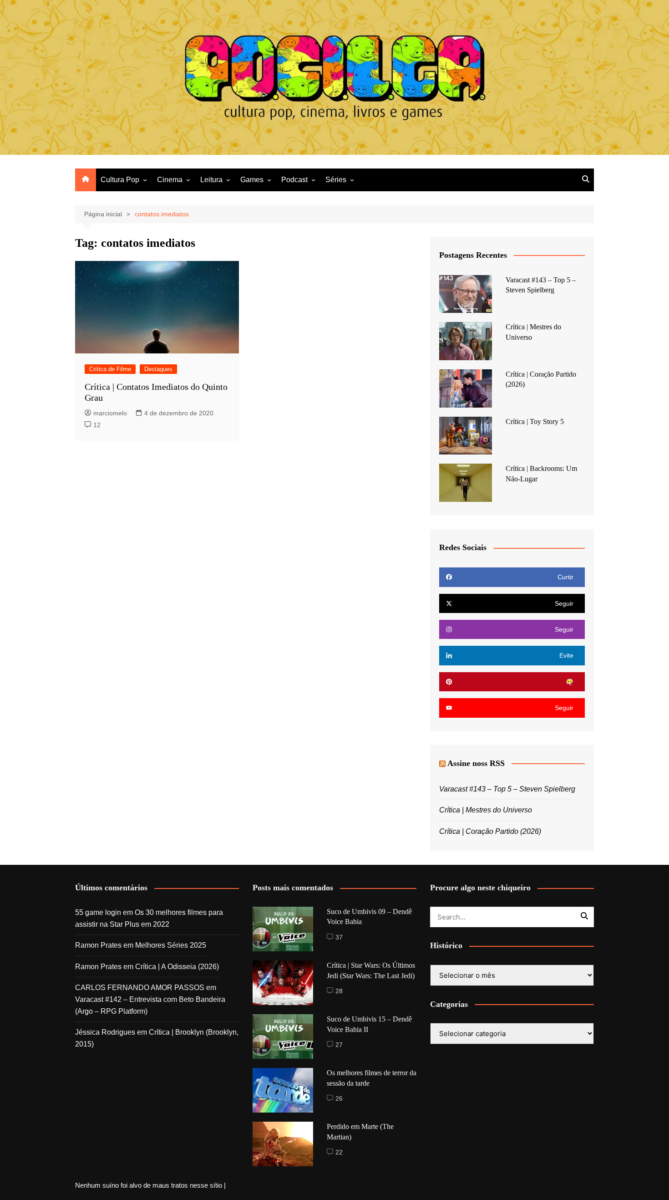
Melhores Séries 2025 (170, 945)
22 (339, 1152)
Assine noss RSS (476, 763)
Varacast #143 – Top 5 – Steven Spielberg (507, 789)
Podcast (294, 180)
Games (252, 180)
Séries (335, 180)
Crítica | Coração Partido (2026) (490, 831)
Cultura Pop (120, 180)
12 (97, 425)
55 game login (98, 912)
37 (339, 937)
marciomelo (110, 413)
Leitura (211, 180)
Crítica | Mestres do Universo (485, 810)
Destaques (158, 369)
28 (339, 991)
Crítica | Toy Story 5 (535, 421)
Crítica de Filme (110, 369)
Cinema (169, 180)
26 (339, 1098)
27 (339, 1044)
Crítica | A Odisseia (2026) (177, 966)
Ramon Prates (98, 945)
